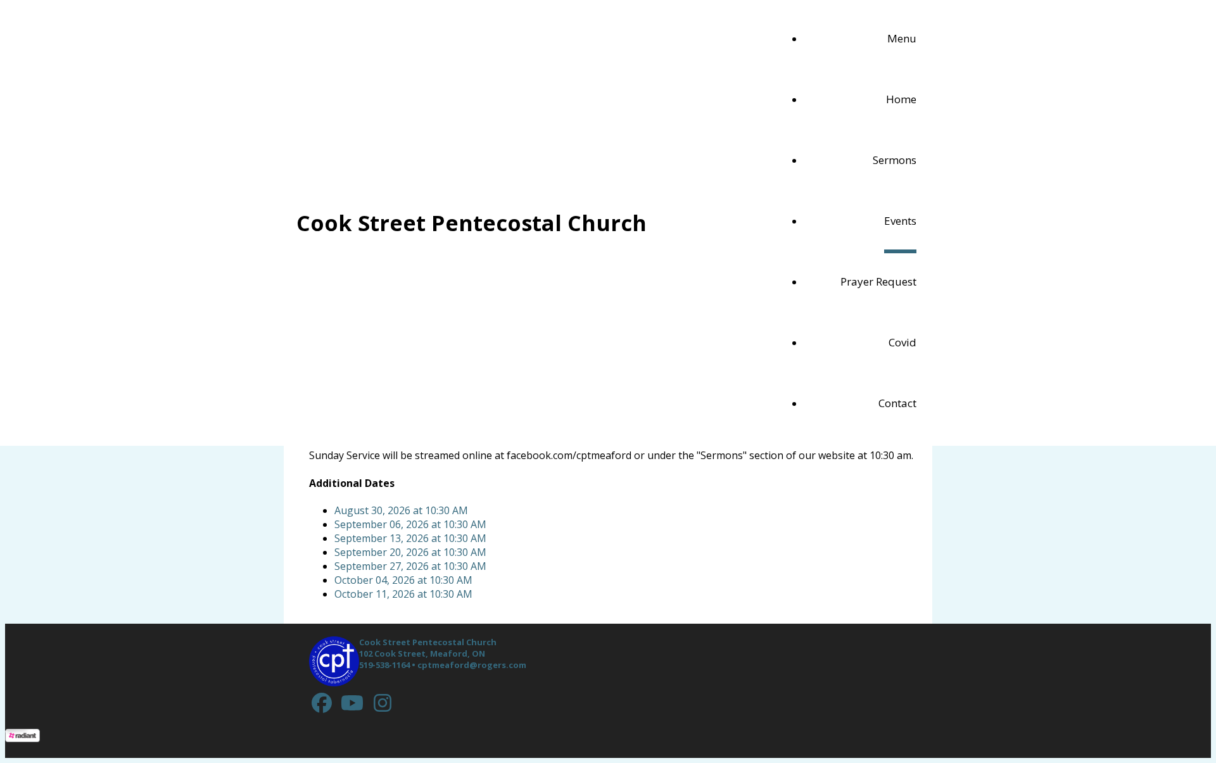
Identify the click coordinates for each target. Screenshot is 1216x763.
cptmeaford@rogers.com (471, 665)
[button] (901, 40)
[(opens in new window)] (321, 702)
